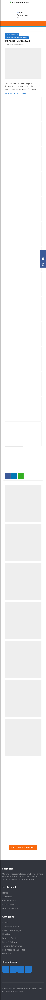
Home (5, 892)
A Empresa (7, 896)
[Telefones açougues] (23, 659)
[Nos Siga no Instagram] (13, 969)
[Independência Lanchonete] (23, 581)
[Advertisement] (23, 783)
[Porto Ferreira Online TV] (23, 15)
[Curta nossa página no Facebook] (20, 969)
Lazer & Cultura (9, 942)
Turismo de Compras (12, 946)
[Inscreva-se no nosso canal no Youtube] (28, 969)
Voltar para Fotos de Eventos (16, 93)
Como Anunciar (9, 900)
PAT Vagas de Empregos (13, 949)
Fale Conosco (8, 904)
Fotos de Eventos (12, 34)
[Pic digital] (23, 503)
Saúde (5, 922)
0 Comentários (19, 45)
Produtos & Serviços (11, 930)
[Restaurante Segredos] (23, 620)
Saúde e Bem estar (11, 926)
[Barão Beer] (23, 737)
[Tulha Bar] (23, 542)
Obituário (6, 953)
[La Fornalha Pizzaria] (23, 698)
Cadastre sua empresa (23, 847)
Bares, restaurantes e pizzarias (16, 38)
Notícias (6, 934)
